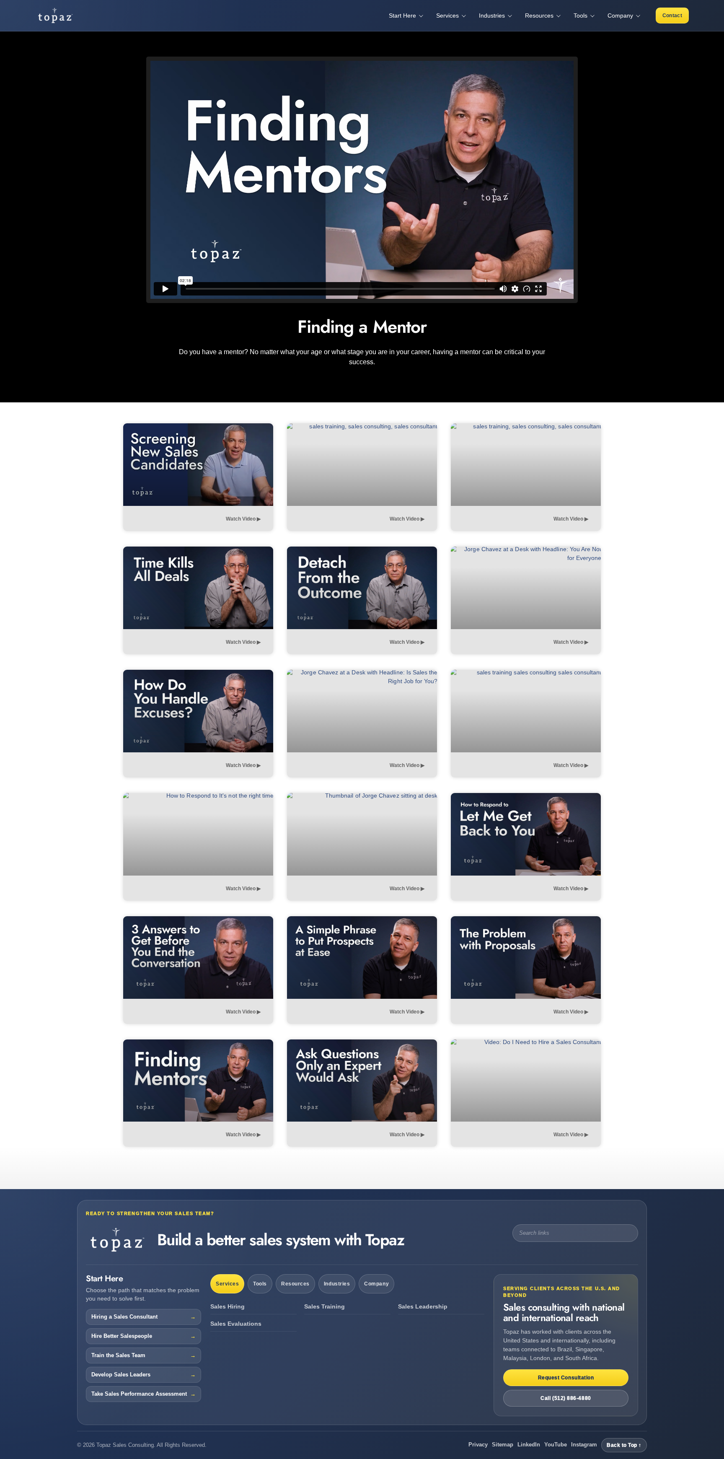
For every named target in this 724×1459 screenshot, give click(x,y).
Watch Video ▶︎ (243, 519)
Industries (337, 1284)
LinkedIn (528, 1444)
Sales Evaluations (235, 1324)
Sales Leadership (422, 1307)
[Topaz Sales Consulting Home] (66, 15)
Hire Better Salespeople (121, 1336)
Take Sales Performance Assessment (139, 1394)
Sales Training (324, 1307)
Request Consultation (566, 1378)
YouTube (555, 1444)
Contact (672, 15)
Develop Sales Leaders (120, 1375)
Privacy (478, 1444)
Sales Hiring (227, 1307)
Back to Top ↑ (624, 1445)
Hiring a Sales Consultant (124, 1317)
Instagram (584, 1444)
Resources (295, 1284)
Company (376, 1284)
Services (227, 1284)
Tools (260, 1284)
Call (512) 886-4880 (565, 1398)
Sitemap (502, 1444)
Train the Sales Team (118, 1355)
